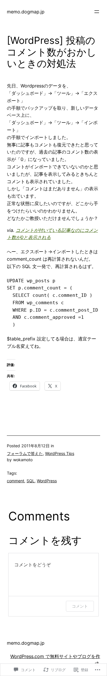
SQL (31, 480)
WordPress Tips (59, 453)
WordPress (47, 480)
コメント (80, 606)
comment (15, 480)
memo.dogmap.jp (26, 12)
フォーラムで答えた (25, 453)
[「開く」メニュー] (96, 11)
